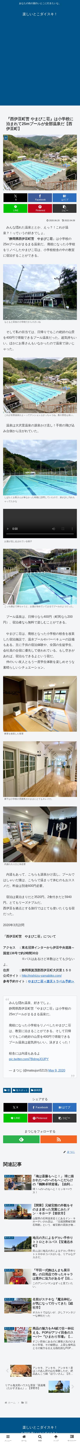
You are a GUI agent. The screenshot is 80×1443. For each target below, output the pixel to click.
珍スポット (22, 1090)
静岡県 (37, 1090)
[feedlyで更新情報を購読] (21, 1139)
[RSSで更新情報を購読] (58, 1139)
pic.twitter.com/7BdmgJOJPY (29, 1059)
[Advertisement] (40, 65)
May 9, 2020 (56, 1070)
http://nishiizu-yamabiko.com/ (42, 975)
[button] (65, 208)
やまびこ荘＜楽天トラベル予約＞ (51, 981)
